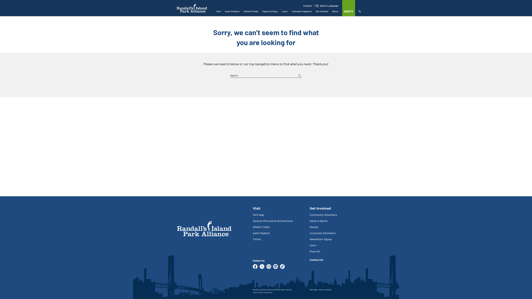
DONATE (348, 11)
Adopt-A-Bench (319, 221)
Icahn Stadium (232, 11)
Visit (218, 11)
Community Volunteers (323, 214)
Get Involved (322, 11)
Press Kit (315, 251)
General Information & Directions (273, 221)
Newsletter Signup (321, 239)
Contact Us (316, 259)
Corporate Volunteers (323, 233)
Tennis (257, 239)
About (335, 11)
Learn (285, 11)
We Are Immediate (325, 290)
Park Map (258, 214)
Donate (314, 227)
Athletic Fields (251, 11)
